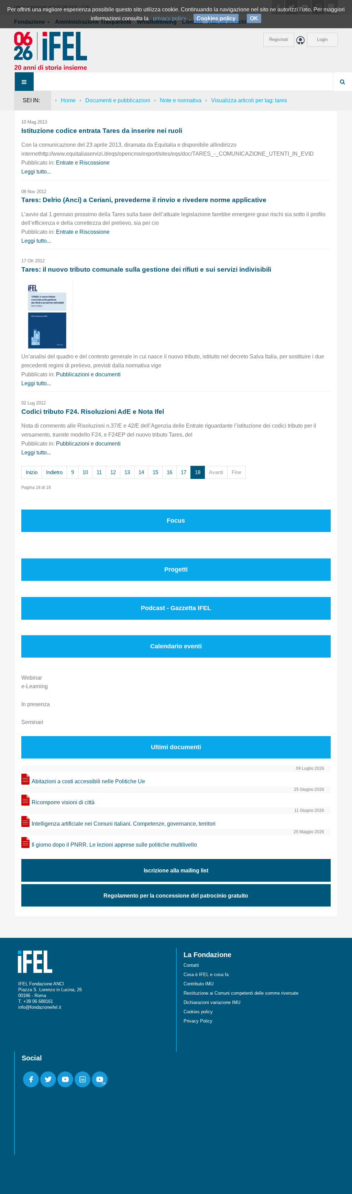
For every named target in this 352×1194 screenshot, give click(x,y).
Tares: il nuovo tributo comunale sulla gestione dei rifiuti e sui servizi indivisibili (146, 269)
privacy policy (169, 18)
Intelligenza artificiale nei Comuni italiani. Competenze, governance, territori (124, 824)
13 (127, 472)
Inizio (31, 472)
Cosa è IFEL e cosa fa (206, 974)
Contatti (191, 965)
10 (85, 472)
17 (183, 472)
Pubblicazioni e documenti (88, 374)
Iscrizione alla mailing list (176, 870)
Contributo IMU (198, 983)
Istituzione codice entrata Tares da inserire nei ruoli (101, 130)
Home (68, 100)
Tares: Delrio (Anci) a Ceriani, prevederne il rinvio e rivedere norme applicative (143, 199)
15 (155, 472)
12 (113, 472)
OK (254, 18)
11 (99, 472)
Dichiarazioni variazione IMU (212, 1002)
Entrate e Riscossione (83, 163)
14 (141, 472)
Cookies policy (198, 1011)
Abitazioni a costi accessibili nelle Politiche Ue (88, 781)
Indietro (54, 472)
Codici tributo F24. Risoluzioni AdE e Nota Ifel (92, 411)
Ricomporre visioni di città (63, 802)
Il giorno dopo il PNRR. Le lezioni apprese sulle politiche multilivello (114, 845)
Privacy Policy (198, 1021)
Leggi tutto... (36, 172)
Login (322, 39)
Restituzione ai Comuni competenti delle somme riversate (241, 993)
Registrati (278, 39)
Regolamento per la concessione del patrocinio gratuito (175, 896)
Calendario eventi (176, 646)
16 (169, 472)
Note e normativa (180, 100)
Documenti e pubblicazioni (117, 100)
